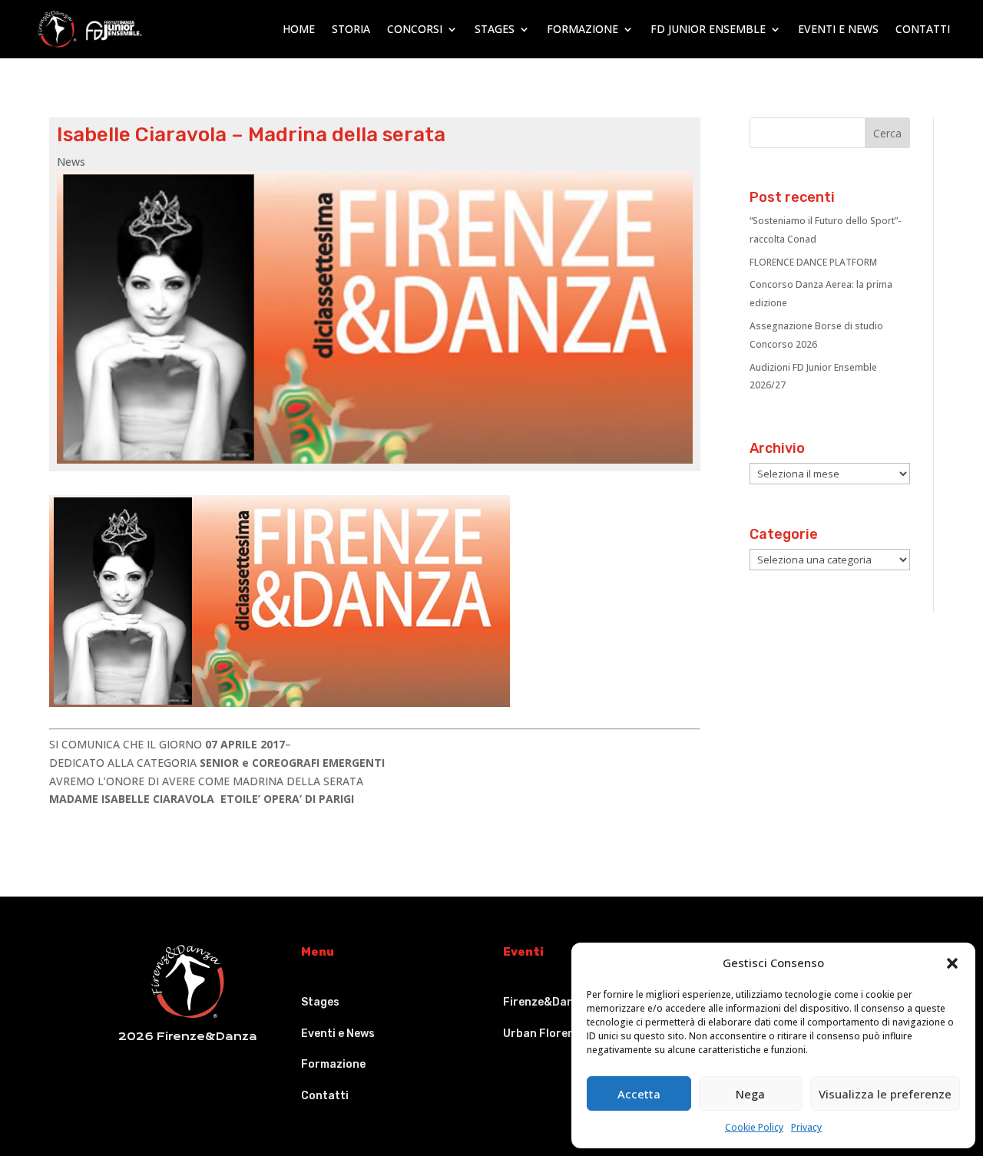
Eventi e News (838, 28)
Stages (495, 28)
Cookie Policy (754, 1127)
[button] (952, 963)
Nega (750, 1094)
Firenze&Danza (545, 1002)
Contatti (922, 28)
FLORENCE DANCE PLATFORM (813, 262)
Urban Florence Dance (563, 1033)
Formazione (582, 28)
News (71, 161)
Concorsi (414, 28)
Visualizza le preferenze (885, 1094)
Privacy (806, 1127)
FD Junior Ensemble (708, 28)
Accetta (638, 1094)
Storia (351, 28)
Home (299, 28)
